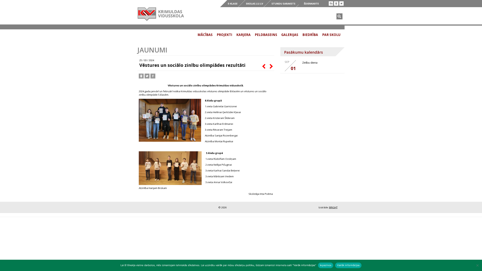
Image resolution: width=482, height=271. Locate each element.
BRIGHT (333, 207)
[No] (477, 265)
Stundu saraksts (283, 3)
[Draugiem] (336, 3)
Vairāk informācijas (348, 265)
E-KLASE (232, 3)
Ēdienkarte (311, 3)
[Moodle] (331, 3)
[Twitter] (341, 3)
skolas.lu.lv (254, 3)
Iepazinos (325, 265)
